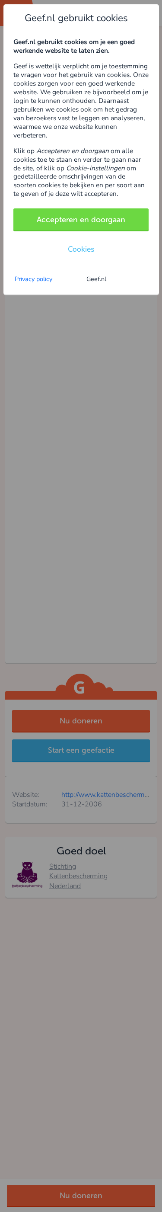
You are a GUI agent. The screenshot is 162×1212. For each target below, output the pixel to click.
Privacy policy (33, 279)
